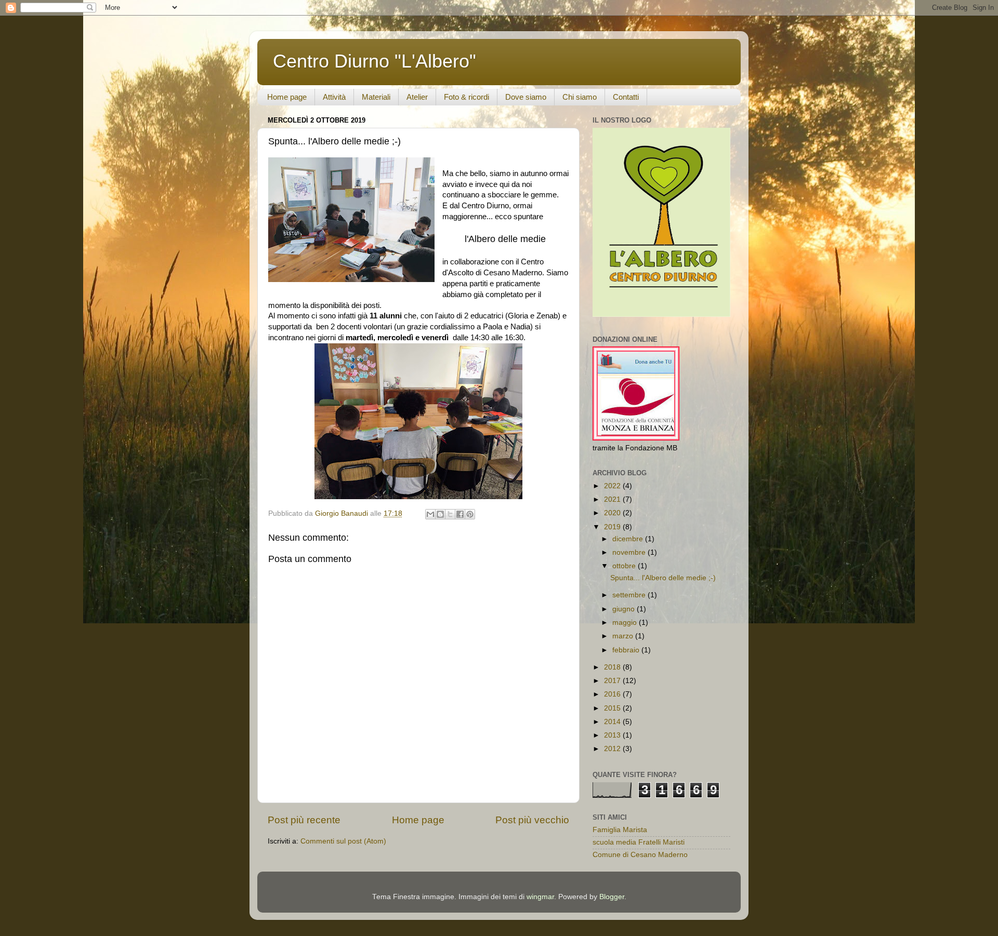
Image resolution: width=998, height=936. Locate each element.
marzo (623, 636)
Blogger (611, 897)
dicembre (628, 539)
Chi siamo (579, 96)
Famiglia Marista (620, 830)
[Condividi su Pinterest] (470, 514)
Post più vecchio (532, 819)
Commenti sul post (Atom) (343, 841)
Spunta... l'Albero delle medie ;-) (663, 578)
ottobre (625, 566)
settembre (630, 595)
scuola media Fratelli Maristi (639, 842)
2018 (613, 667)
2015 (613, 708)
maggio (625, 622)
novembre (630, 552)
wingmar (540, 897)
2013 (613, 735)
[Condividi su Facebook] (460, 514)
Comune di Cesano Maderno (640, 855)
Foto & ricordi (466, 96)
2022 (613, 486)
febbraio (626, 650)
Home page (287, 96)
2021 (613, 499)
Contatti (626, 96)
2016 (613, 694)
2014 (613, 722)
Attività (334, 96)
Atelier (417, 96)
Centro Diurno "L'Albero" (374, 61)
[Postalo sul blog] (440, 514)
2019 (613, 527)
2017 (613, 681)
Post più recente (304, 819)
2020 (613, 513)
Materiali (376, 96)
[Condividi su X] (450, 514)
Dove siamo (525, 96)
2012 (613, 749)
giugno (624, 609)
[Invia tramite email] (430, 514)
